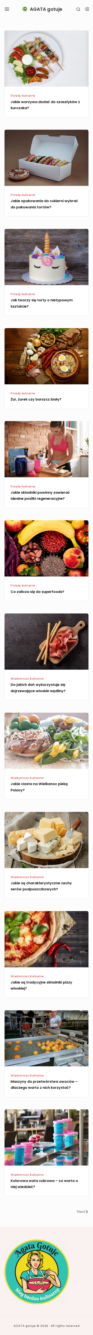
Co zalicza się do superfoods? (37, 591)
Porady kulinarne (23, 95)
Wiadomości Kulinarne (27, 678)
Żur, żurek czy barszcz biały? (36, 399)
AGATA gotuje (46, 9)
